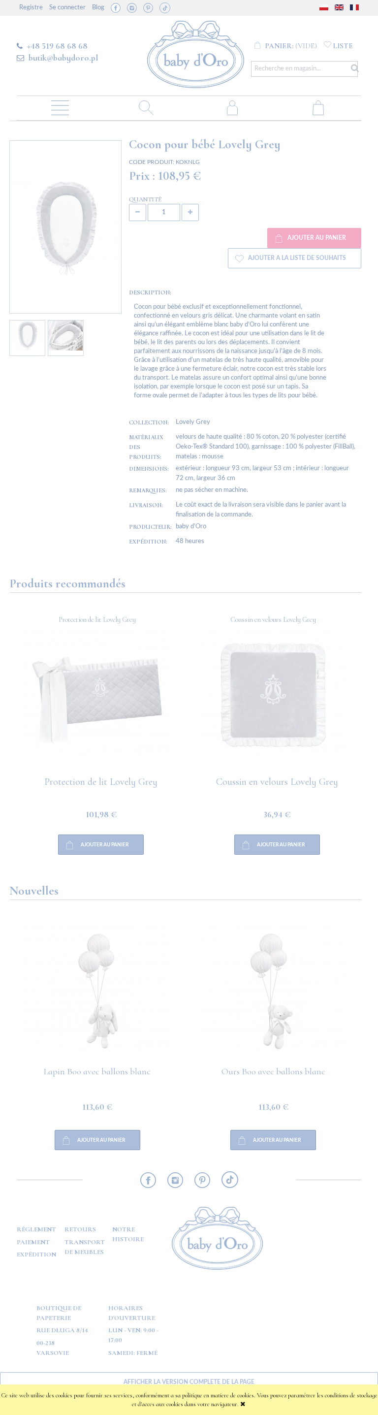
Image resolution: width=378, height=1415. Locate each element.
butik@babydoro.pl (63, 57)
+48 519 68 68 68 (57, 45)
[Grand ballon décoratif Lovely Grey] (274, 703)
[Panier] (318, 107)
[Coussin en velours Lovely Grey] (97, 703)
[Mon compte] (232, 107)
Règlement (36, 1229)
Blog (98, 7)
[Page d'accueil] (195, 53)
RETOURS (80, 1229)
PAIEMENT (33, 1242)
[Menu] (60, 107)
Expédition (36, 1254)
